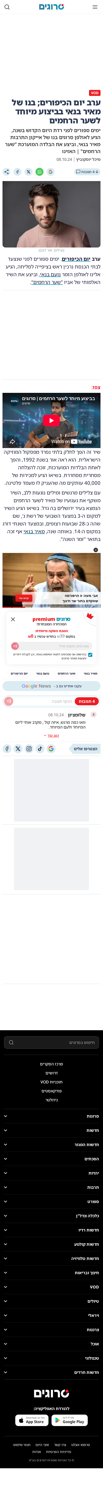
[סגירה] (13, 619)
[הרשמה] (15, 646)
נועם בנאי (50, 274)
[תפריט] (95, 7)
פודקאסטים (52, 1091)
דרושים (52, 1073)
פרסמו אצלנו (80, 1444)
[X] (28, 172)
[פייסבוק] (7, 748)
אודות (36, 1451)
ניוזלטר (52, 1100)
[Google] (50, 172)
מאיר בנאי (34, 531)
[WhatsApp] (40, 172)
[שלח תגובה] (8, 701)
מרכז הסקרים (51, 1064)
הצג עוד (53, 735)
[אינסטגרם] (29, 748)
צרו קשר (60, 1444)
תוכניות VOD (51, 1082)
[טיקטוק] (40, 748)
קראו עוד (24, 598)
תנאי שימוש (21, 1444)
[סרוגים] (51, 1394)
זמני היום (42, 1444)
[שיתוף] (6, 172)
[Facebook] (18, 172)
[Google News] (51, 748)
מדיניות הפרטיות (58, 1451)
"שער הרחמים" (47, 282)
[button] (96, 550)
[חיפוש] (7, 7)
